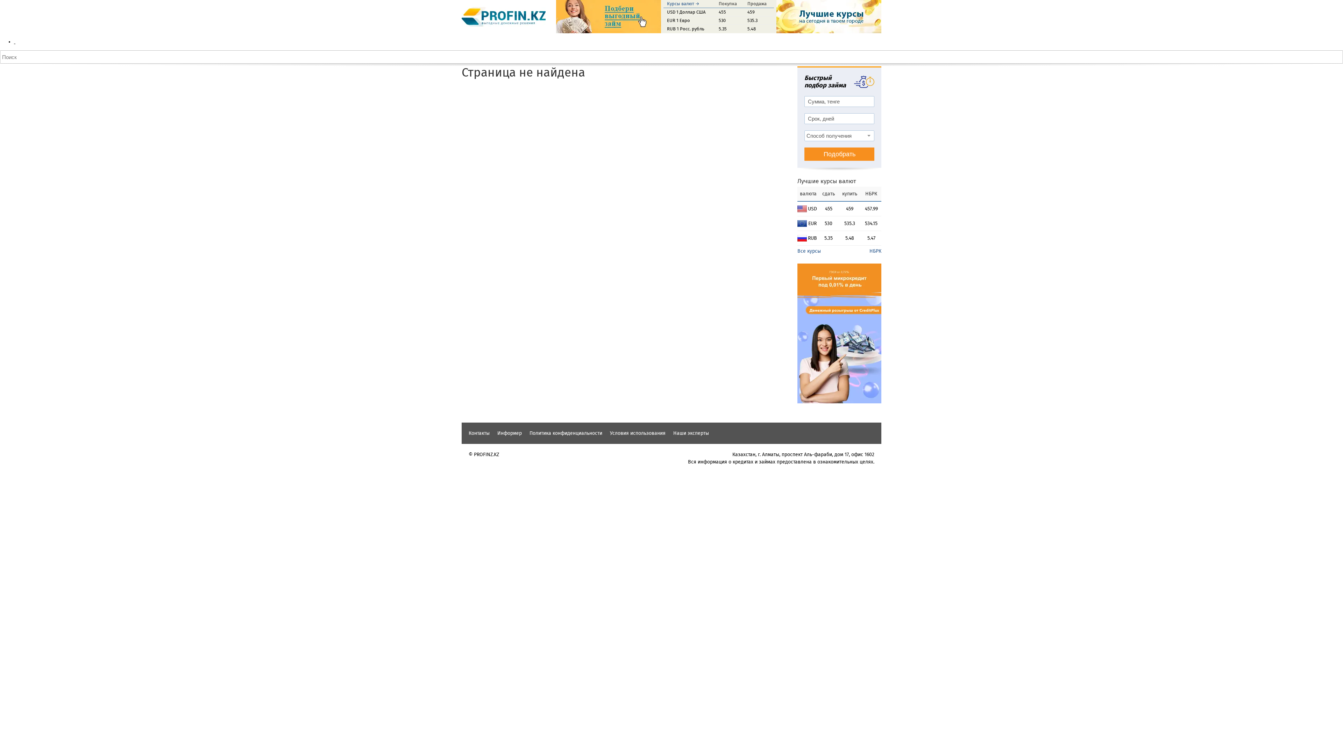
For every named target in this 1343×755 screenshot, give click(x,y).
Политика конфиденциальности (566, 433)
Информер (509, 433)
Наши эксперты (691, 433)
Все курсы (809, 251)
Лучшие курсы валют (826, 181)
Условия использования (638, 433)
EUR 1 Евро (678, 20)
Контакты (479, 433)
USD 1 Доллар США (686, 12)
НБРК (875, 251)
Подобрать (839, 154)
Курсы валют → (683, 3)
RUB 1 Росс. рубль (685, 28)
